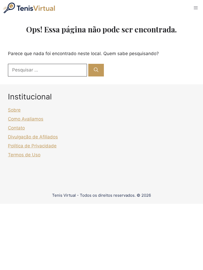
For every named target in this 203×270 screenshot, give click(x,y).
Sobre (14, 110)
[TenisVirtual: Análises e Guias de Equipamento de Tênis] (29, 8)
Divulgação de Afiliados (33, 136)
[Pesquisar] (96, 70)
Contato (16, 128)
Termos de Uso (24, 154)
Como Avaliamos (25, 119)
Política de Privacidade (32, 145)
